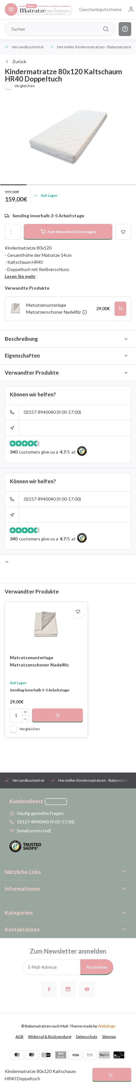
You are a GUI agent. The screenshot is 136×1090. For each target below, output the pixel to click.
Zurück (19, 61)
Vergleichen (24, 85)
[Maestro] (31, 1055)
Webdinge (106, 1026)
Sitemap (109, 1036)
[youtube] (87, 989)
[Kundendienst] (56, 801)
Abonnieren (97, 967)
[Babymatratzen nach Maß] (44, 9)
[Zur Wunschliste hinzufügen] (78, 611)
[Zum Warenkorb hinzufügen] (120, 309)
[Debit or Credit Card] (119, 1055)
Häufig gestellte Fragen (40, 813)
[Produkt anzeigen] (57, 715)
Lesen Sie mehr (20, 276)
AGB (19, 1036)
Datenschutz (86, 1036)
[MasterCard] (17, 1055)
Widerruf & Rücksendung (49, 1036)
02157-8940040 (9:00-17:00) (52, 412)
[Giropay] (46, 1055)
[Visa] (75, 1055)
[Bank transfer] (89, 1055)
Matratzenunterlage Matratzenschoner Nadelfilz (39, 661)
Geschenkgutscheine (100, 9)
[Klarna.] (60, 1055)
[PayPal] (104, 1055)
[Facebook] (49, 989)
